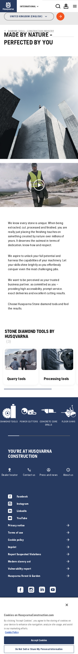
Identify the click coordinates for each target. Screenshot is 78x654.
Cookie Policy (12, 632)
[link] (8, 6)
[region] (39, 625)
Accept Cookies (39, 640)
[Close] (66, 604)
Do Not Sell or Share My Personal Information (39, 649)
